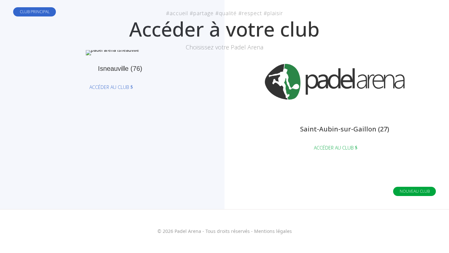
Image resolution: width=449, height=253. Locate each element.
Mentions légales (273, 231)
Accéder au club (109, 87)
